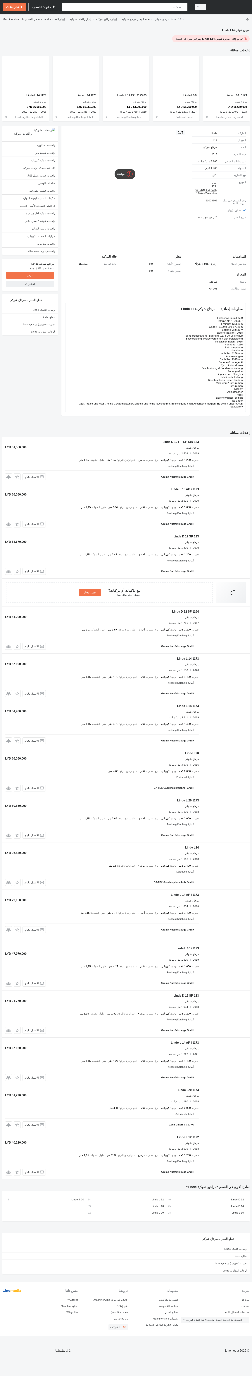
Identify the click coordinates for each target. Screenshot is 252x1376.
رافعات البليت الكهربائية (42, 190)
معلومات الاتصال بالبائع (237, 1312)
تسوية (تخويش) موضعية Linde (38, 324)
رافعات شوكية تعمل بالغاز (41, 175)
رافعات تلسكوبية (46, 145)
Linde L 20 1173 (188, 800)
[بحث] (184, 7)
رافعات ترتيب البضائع (43, 228)
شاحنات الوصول (46, 183)
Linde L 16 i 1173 (236, 95)
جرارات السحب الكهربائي (41, 236)
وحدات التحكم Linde (43, 309)
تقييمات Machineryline (165, 1318)
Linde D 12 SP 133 (186, 536)
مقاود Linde (48, 317)
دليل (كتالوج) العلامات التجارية (162, 1324)
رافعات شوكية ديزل (44, 152)
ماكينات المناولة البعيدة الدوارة (39, 198)
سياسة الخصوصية (168, 1306)
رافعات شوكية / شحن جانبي (40, 221)
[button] (17, 476)
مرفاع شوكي (210, 147)
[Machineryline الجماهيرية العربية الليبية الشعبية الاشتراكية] (229, 7)
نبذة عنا (245, 1299)
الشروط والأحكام (168, 1299)
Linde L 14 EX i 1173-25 (131, 95)
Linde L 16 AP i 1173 (185, 489)
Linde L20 (192, 753)
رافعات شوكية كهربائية (42, 160)
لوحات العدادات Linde (43, 331)
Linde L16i (190, 95)
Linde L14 (192, 847)
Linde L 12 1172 (188, 1137)
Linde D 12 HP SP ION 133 (181, 441)
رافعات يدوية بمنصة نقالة (41, 251)
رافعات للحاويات (46, 243)
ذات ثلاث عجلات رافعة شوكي (39, 168)
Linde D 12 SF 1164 (185, 611)
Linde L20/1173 (188, 1089)
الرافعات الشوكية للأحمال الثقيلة (37, 205)
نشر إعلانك (90, 592)
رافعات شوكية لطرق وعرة (40, 213)
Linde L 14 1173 (86, 95)
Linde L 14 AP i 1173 (185, 894)
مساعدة (245, 1306)
